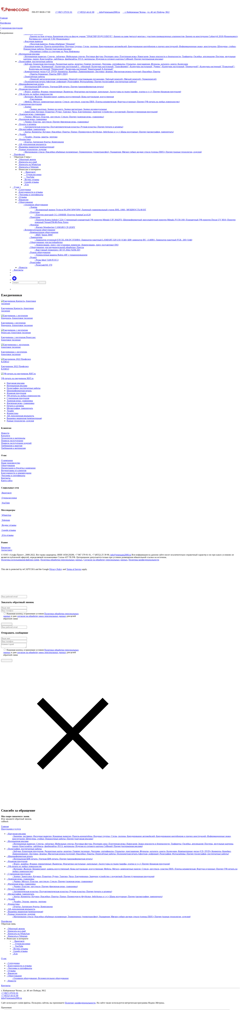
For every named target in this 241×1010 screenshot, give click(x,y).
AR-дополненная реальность (20, 416)
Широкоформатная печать (19, 390)
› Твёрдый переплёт (113, 79)
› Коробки (72, 71)
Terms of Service (74, 569)
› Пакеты (156, 71)
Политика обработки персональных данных (61, 560)
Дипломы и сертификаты (13, 475)
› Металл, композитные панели (46, 101)
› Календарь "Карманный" (41, 66)
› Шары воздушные (128, 132)
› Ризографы (35, 262)
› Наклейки (146, 71)
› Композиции (57, 142)
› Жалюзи (37, 96)
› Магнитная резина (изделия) (127, 71)
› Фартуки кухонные (126, 101)
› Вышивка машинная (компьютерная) (36, 147)
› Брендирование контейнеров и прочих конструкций (152, 46)
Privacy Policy (55, 569)
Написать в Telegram (28, 167)
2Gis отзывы (7, 535)
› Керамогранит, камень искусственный (61, 96)
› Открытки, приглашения (137, 64)
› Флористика (24, 139)
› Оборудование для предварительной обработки (52, 247)
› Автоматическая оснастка (36, 127)
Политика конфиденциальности (144, 560)
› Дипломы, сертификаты (113, 64)
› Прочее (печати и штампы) (109, 127)
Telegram (5, 520)
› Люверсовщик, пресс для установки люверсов (57, 245)
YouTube (29, 177)
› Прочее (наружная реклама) (57, 49)
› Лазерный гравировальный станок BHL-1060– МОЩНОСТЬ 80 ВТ (113, 209)
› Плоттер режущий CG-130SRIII (50, 214)
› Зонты (27, 132)
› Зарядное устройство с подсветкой (108, 112)
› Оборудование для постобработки (46, 242)
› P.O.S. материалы (86, 59)
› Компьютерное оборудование (43, 232)
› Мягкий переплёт (132, 79)
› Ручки (58, 112)
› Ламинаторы (35, 237)
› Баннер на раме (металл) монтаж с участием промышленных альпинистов (148, 36)
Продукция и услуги (11, 829)
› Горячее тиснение (92, 64)
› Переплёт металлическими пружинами (48, 79)
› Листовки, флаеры (103, 71)
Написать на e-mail (27, 162)
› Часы (74, 112)
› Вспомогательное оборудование (39, 230)
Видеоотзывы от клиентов (13, 470)
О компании (7, 460)
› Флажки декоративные (50, 91)
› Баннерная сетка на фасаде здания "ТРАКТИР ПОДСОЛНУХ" (82, 36)
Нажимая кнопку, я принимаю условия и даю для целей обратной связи (41, 616)
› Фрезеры (34, 225)
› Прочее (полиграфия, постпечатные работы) (115, 81)
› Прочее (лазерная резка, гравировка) (86, 117)
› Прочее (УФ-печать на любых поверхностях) (158, 101)
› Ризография (72, 81)
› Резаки (33, 257)
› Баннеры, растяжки (22, 836)
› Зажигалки (29, 112)
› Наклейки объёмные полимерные (61, 152)
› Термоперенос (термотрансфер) (93, 152)
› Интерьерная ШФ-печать (36, 86)
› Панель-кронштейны (53, 46)
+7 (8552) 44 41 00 (85, 12)
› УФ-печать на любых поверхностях (35, 94)
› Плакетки (49, 112)
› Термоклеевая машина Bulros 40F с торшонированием (61, 255)
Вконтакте (29, 172)
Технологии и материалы (13, 438)
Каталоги (5, 435)
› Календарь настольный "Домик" (145, 66)
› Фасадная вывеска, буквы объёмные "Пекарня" (52, 44)
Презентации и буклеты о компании (18, 468)
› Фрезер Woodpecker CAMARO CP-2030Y (55, 227)
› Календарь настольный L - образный (72, 66)
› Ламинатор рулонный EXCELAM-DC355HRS (57, 240)
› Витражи (28, 96)
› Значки (27, 106)
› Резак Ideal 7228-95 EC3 (46, 260)
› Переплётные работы (34, 76)
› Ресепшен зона (110, 56)
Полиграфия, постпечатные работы (23, 388)
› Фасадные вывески (33, 41)
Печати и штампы (15, 406)
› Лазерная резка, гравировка (31, 114)
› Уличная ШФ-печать (59, 86)
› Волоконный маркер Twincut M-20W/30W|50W (57, 209)
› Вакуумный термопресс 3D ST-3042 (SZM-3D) (57, 250)
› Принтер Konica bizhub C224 (49, 220)
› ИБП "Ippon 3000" (44, 235)
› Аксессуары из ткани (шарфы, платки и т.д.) (130, 91)
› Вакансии (23, 199)
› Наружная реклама (16, 834)
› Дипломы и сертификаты (30, 194)
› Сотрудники (24, 189)
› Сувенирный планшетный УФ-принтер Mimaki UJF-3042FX (92, 220)
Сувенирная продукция (11, 28)
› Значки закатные (37, 109)
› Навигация (142, 56)
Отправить (6, 624)
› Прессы (79, 247)
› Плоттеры (34, 212)
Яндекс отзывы (31, 179)
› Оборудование (25, 202)
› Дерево (27, 117)
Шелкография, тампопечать (20, 408)
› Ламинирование (85, 71)
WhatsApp (6, 515)
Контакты (5, 478)
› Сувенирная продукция (30, 104)
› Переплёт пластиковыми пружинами (86, 79)
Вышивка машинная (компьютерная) (24, 418)
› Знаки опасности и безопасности (164, 56)
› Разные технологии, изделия (32, 149)
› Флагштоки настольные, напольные (90, 91)
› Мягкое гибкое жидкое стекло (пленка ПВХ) (142, 152)
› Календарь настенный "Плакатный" (216, 66)
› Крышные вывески (33, 46)
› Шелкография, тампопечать (31, 129)
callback (4, 821)
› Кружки (39, 112)
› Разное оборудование (39, 252)
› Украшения (115, 152)
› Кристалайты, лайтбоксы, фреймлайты (58, 59)
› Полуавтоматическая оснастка (64, 127)
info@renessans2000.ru (108, 12)
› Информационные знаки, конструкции (197, 46)
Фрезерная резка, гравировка (20, 403)
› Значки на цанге (54, 109)
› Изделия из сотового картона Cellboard (114, 59)
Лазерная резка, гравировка (20, 401)
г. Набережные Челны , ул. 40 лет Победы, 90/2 (146, 12)
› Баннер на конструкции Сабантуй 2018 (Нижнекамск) (210, 36)
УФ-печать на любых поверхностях (23, 395)
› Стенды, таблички (55, 56)
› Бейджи (27, 64)
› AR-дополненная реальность (32, 144)
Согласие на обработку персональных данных (105, 560)
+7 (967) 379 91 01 (63, 12)
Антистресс (6, 550)
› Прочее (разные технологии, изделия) (183, 152)
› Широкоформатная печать (31, 84)
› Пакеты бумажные (38, 74)
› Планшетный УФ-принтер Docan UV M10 (205, 220)
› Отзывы (22, 197)
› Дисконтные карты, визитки (68, 64)
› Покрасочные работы (55, 839)
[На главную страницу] (15, 12)
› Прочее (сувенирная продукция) (142, 112)
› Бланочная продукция (43, 64)
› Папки (73, 132)
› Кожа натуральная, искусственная (97, 96)
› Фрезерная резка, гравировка (32, 119)
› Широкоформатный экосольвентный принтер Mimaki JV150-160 (153, 220)
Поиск (42, 282)
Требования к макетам (11, 445)
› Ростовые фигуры (94, 56)
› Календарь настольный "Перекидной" (180, 66)
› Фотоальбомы (86, 81)
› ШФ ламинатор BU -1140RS (140, 240)
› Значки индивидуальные (94, 109)
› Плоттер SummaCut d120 (78, 214)
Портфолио (5, 23)
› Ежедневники (84, 112)
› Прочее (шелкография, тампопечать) (156, 132)
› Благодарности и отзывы (30, 192)
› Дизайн (22, 134)
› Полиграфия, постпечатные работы (35, 61)
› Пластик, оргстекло (50, 117)
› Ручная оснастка (87, 127)
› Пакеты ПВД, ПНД (58, 74)
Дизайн (10, 411)
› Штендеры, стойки (225, 46)
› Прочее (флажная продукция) (166, 91)
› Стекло (64, 117)
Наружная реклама (16, 383)
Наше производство (10, 463)
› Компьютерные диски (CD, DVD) (40, 71)
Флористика (12, 413)
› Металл (36, 117)
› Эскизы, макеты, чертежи (44, 137)
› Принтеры (34, 217)
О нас (4, 958)
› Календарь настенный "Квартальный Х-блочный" (89, 69)
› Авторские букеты (41, 142)
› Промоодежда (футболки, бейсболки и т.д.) (98, 132)
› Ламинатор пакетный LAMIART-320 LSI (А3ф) (103, 240)
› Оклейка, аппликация (203, 56)
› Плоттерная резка (127, 56)
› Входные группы (73, 46)
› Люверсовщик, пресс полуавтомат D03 (99, 245)
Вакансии (5, 547)
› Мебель (27, 101)
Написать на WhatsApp (29, 164)
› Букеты (27, 142)
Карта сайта (6, 480)
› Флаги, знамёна (31, 91)
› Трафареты (186, 56)
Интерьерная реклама (17, 385)
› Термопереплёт (149, 79)
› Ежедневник (35, 99)
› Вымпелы (67, 91)
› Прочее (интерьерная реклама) (148, 59)
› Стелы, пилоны (90, 46)
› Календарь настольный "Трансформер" (109, 66)
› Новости (22, 267)
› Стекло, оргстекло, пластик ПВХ (77, 101)
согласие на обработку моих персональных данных (41, 616)
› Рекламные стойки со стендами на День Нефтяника (54, 51)
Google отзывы (31, 182)
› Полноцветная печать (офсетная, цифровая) (44, 81)
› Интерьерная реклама (29, 54)
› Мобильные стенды (75, 56)
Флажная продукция (16, 393)
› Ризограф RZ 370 (43, 265)
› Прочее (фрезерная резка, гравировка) (70, 122)
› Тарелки (66, 112)
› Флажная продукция (28, 89)
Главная (4, 18)
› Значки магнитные (72, 109)
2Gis (26, 184)
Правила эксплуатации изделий (16, 443)
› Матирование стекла (33, 152)
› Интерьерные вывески (34, 56)
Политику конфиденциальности (80, 1003)
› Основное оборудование (35, 204)
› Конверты (62, 71)
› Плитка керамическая (105, 101)
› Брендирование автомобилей (112, 46)
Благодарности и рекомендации (16, 473)
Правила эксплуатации (12, 440)
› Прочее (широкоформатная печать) (86, 86)
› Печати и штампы (27, 124)
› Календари (182, 64)
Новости (5, 433)
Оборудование (8, 465)
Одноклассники (32, 174)
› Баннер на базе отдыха (40, 36)
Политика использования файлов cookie (20, 560)
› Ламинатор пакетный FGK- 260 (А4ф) (173, 240)
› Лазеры (33, 207)
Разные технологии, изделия (20, 421)
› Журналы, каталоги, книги (163, 64)
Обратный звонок (27, 159)
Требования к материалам (13, 448)
